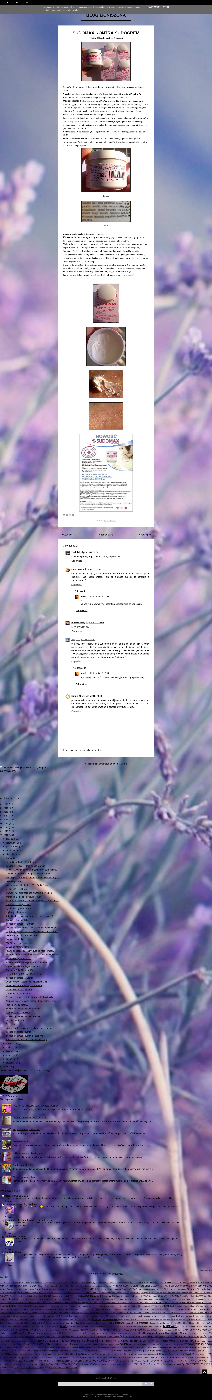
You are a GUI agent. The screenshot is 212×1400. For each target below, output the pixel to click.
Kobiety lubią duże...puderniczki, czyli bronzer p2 (29, 916)
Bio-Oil (184, 1289)
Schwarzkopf (92, 1351)
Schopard (82, 1351)
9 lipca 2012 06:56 (89, 552)
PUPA (82, 1347)
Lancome (87, 1323)
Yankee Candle (117, 1364)
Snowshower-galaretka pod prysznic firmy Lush (29, 893)
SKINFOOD (56, 1354)
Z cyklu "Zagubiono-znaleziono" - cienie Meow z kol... (32, 931)
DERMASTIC (21, 1302)
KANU (53, 1316)
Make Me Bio (114, 1326)
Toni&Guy (66, 1357)
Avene (115, 1286)
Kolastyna (171, 1316)
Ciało (106, 521)
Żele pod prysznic (69, 1368)
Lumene (17, 1326)
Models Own (206, 1330)
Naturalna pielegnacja (154, 1333)
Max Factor (98, 1330)
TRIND (163, 1357)
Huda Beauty (206, 1309)
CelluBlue (70, 1296)
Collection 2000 (197, 1296)
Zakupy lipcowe (13, 881)
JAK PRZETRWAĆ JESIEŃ (138, 1313)
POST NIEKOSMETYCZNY (14, 1347)
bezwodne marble (146, 1289)
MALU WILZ (182, 1326)
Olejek (100, 1336)
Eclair (146, 1303)
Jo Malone (184, 1313)
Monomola (11, 1333)
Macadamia (72, 1326)
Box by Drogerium (143, 1293)
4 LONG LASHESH (13, 1282)
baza (15, 1289)
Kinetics (113, 1316)
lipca (8, 858)
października (12, 846)
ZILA (34, 1368)
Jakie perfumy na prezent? (27, 1238)
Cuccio (96, 1299)
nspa (191, 1333)
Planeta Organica (25, 1344)
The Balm (4, 1357)
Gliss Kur (26, 1309)
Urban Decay (71, 1361)
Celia (63, 1296)
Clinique (152, 1296)
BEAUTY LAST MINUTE (58, 1289)
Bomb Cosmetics (94, 1292)
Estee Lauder (23, 1306)
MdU (115, 1330)
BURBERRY (5, 1296)
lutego (9, 1059)
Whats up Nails (21, 1364)
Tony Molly (80, 1357)
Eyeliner (66, 1306)
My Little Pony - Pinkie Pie (18, 908)
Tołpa (59, 1357)
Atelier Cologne (85, 1286)
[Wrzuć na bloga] (67, 515)
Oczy (9, 1336)
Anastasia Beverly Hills (154, 1282)
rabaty (103, 1348)
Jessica (177, 1313)
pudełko (64, 1348)
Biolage (200, 1289)
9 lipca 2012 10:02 (92, 569)
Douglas (74, 1303)
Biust (34, 1293)
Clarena (137, 1296)
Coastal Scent (185, 1296)
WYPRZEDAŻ (104, 1364)
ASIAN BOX (70, 1286)
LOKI (198, 1323)
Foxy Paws (179, 1306)
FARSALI (89, 1306)
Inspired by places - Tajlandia (20, 924)
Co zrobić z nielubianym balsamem (30, 1117)
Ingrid (75, 1313)
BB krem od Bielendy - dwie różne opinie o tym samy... (32, 900)
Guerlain (71, 1309)
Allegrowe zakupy (21, 1141)
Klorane (147, 1316)
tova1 (108, 38)
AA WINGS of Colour (65, 1282)
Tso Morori (201, 1357)
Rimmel (208, 1347)
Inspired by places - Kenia (18, 1032)
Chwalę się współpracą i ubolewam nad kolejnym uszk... (33, 928)
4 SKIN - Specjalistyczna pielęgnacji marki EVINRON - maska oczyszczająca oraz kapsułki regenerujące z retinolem (68, 1254)
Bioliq (2, 1293)
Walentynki (208, 1361)
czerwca (10, 1043)
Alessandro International (108, 1283)
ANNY (168, 1282)
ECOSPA (152, 1303)
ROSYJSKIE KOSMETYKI (21, 1351)
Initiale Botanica (84, 1313)
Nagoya (102, 1333)
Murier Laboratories (73, 1333)
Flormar (134, 1306)
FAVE (95, 1306)
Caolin (41, 1296)
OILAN (90, 1337)
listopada (11, 843)
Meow (139, 1329)
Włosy (45, 1364)
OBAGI (3, 1337)
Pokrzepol (75, 1344)
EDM (158, 1302)
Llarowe (192, 1323)
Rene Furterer (175, 1347)
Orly (207, 1336)
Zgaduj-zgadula (20, 1368)
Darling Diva (156, 1299)
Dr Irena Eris (92, 1303)
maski (82, 1330)
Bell (93, 1289)
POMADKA (125, 1344)
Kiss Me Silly (122, 1316)
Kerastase (84, 1316)
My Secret (86, 1333)
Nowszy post (67, 535)
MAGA (100, 1326)
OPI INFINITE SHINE (134, 1336)
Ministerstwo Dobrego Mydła (169, 1330)
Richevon (201, 1348)
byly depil (25, 1296)
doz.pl (84, 1303)
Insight (99, 1313)
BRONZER (155, 1293)
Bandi (172, 1286)
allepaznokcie (124, 1283)
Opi (122, 1336)
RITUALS (4, 1351)
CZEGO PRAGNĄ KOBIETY (127, 1299)
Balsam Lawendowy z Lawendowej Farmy (26, 1039)
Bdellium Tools (29, 1289)
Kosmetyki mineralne (105, 1319)
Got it (165, 7)
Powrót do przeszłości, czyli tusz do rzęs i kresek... (30, 951)
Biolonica (9, 1293)
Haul (102, 1309)
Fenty (122, 1306)
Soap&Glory (81, 1354)
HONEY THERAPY (178, 1309)
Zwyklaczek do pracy (16, 1020)
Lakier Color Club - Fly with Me (21, 862)
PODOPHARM (64, 1344)
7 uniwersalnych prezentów (33, 1283)
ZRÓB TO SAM (55, 1368)
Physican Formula (188, 1341)
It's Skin (116, 1313)
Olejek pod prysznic (111, 1337)
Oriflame (191, 1336)
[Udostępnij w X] (70, 515)
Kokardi (163, 1316)
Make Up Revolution (146, 1326)
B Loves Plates (138, 1286)
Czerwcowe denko (15, 939)
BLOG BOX (63, 1293)
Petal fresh (134, 1341)
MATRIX (89, 1330)
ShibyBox (182, 1351)
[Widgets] (204, 1371)
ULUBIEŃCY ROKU (20, 1361)
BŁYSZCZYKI (80, 1293)
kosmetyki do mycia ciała (41, 1320)
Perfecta (116, 1341)
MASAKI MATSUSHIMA (62, 1330)
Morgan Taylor (21, 1333)
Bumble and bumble (173, 1293)
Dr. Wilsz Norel (111, 1302)
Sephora (151, 1351)
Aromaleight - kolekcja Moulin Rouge (23, 897)
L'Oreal (18, 1323)
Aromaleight (15, 1286)
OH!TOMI (83, 1337)
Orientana (181, 1336)
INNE (93, 1313)
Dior (57, 1302)
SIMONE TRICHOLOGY (21, 1354)
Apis (185, 1283)
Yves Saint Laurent (166, 1364)
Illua (48, 1313)
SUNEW (160, 1354)
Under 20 (60, 1361)
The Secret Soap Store (48, 1357)
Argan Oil (208, 1283)
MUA (43, 1333)
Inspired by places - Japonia (19, 978)
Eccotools (140, 1303)
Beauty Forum (42, 1289)
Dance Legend (144, 1299)
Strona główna (106, 535)
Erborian (198, 1303)
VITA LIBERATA (197, 1361)
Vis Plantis (186, 1361)
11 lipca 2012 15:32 (99, 596)
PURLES (97, 1348)
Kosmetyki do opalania (61, 1320)
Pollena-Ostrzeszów (100, 1344)
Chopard (105, 1296)
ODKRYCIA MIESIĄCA (36, 1336)
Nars (140, 1333)
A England (48, 1283)
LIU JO (186, 1323)
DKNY (62, 1303)
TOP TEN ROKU (152, 1357)
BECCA (87, 1289)
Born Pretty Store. (109, 1293)
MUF (57, 1333)
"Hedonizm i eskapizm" (17, 1196)
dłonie (68, 1302)
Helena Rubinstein (129, 1309)
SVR (167, 1354)
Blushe (71, 1292)
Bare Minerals (182, 1286)
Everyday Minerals (44, 1306)
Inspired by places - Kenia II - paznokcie (25, 1036)
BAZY (20, 1289)
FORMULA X (169, 1306)
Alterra (133, 1282)
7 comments (119, 38)
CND (158, 1296)
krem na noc (184, 1320)
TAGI (210, 1354)
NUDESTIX (198, 1333)
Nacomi (95, 1333)
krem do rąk (150, 1320)
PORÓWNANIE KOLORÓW (198, 1344)
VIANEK (147, 1361)
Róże (56, 1351)
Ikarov (20, 1313)
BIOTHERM (26, 1292)
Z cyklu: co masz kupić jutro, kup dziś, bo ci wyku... (30, 997)
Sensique (142, 1351)
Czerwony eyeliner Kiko (17, 920)
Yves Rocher (150, 1364)
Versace (139, 1361)
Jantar (164, 1313)
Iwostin (122, 1313)
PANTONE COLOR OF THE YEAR (53, 1341)
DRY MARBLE (123, 1303)
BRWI (162, 1293)
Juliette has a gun (27, 1316)
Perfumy (124, 1341)
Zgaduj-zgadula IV (22, 1165)
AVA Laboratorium (104, 1286)
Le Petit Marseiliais (140, 1323)
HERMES (141, 1309)
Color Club (5, 1299)
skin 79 (41, 1354)
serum (159, 1351)
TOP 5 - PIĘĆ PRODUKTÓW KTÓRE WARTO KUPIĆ (123, 1357)
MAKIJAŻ (159, 1326)
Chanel (83, 1296)
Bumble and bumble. (190, 1293)
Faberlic (73, 1306)
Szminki (198, 1354)
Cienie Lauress (13, 1024)
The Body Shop (16, 1357)
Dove (79, 1303)
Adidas (78, 1283)
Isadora (109, 1313)
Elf (173, 1303)
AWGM (127, 1286)
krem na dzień (172, 1320)
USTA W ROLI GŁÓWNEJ (95, 1361)
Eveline (33, 1306)
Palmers (25, 1341)
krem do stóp (161, 1320)
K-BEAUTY (39, 1316)
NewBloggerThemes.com (122, 1396)
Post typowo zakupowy (17, 1005)
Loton (202, 1323)
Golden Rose (38, 1309)
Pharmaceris (174, 1341)
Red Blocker (154, 1348)
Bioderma (192, 1289)
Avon (121, 1286)
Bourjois (128, 1293)
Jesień (170, 1313)
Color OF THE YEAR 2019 (21, 1299)
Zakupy (181, 1364)
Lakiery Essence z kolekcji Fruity (29, 1153)
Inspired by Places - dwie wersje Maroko (25, 866)
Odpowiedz (76, 561)
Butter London (15, 1296)
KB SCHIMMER (63, 1316)
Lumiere (25, 1326)
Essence (4, 1306)
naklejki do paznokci (130, 1333)
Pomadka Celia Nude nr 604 (19, 970)
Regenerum (164, 1348)
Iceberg (14, 1313)
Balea (148, 1286)
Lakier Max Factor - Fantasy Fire (21, 935)
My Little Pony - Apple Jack (19, 989)
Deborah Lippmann (170, 1299)
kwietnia (10, 1051)
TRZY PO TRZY (189, 1357)
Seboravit (102, 1351)
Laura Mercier (116, 1323)
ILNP (52, 1313)
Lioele (173, 1323)
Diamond (51, 1303)
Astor (77, 1286)
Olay (95, 1337)
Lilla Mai (159, 1323)
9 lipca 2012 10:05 (95, 622)
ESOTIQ (208, 1303)
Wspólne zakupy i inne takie (26, 1129)
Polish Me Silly (86, 1344)
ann (73, 639)
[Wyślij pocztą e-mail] (64, 515)
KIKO (106, 1315)
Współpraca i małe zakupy (18, 943)
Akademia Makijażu (90, 1282)
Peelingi (109, 1341)
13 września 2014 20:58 (90, 696)
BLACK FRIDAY (51, 1293)
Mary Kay (49, 1330)
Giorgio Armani (197, 1306)
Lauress (127, 1323)
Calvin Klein (34, 1296)
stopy (140, 1354)
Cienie (124, 1296)
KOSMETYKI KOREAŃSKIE (81, 1320)
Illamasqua (42, 1313)
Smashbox (71, 1354)
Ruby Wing (64, 1351)
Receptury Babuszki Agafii (139, 1348)
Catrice (48, 1296)
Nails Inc (110, 1333)
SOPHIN (91, 1354)
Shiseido (191, 1351)
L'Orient (52, 1323)
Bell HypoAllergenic (106, 1289)
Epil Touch (190, 1303)
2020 (6, 804)
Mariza (41, 1330)
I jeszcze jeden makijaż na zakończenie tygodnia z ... (31, 1028)
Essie (12, 1305)
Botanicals (121, 1293)
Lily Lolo (167, 1323)
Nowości (184, 1333)
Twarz (8, 1360)
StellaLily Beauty (14, 1252)
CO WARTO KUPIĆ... (170, 1296)
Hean (108, 1309)
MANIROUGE (193, 1326)
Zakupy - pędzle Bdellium (18, 1012)
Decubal (182, 1299)
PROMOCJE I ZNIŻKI (44, 1348)
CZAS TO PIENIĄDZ (107, 1299)
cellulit (77, 1296)
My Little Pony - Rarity (16, 889)
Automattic (92, 1396)
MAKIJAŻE (170, 1326)
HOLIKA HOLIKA (162, 1309)
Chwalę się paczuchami (24, 1177)
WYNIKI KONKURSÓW (87, 1364)
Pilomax (13, 1344)
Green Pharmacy (58, 1309)
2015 (6, 823)
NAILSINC (118, 1333)
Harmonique (95, 1309)
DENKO (195, 1299)
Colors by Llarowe (60, 1299)
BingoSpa (177, 1289)
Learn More (153, 7)
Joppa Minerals (6, 1316)
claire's (130, 1296)
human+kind (5, 1313)
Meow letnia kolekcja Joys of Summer (24, 985)
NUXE (205, 1333)
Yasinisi (75, 552)
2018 (6, 812)
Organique (156, 1336)
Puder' (76, 1348)
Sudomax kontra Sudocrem (106, 33)
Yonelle (128, 1364)
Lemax (153, 1323)
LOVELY (208, 1323)
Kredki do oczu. (124, 1320)
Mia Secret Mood (150, 1330)
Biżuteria (40, 1292)
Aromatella (26, 1286)
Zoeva (39, 1368)
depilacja (203, 1299)
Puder (70, 1347)
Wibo (32, 1364)
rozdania (37, 1351)
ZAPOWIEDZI (193, 1364)
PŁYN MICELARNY (42, 1344)
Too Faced (90, 1357)
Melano (121, 1330)
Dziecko (113, 521)
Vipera (178, 1361)
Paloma (32, 1341)
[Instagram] (27, 2)
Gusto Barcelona (82, 1309)
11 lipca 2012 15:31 (99, 673)
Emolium (178, 1303)
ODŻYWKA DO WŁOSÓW (59, 1336)
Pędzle (165, 1341)
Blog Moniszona (106, 15)
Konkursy (180, 1316)
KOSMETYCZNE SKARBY (20, 1320)
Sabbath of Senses (15, 1236)
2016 (6, 819)
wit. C (38, 1364)
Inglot (70, 1313)
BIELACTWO (158, 1289)
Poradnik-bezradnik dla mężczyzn (144, 1344)
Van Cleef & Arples (127, 1361)
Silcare (205, 1351)
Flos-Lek (142, 1306)
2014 (6, 827)
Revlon (194, 1347)
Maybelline (108, 1330)
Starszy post (145, 535)
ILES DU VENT (30, 1313)
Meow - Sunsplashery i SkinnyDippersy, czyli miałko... (32, 870)
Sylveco (172, 1354)
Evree (54, 1306)
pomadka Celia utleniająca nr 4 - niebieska (26, 962)
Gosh (47, 1309)
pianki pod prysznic (204, 1341)
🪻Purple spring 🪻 (23, 1206)
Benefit (125, 1289)
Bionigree (17, 1293)
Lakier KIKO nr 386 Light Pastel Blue (23, 974)
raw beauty (110, 1348)
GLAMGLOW (15, 1309)
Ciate (118, 1296)
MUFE (62, 1333)
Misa (183, 1330)
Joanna (193, 1312)
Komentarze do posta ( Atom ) (112, 764)
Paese (3, 1341)
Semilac (133, 1351)
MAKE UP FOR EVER (129, 1326)
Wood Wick (55, 1364)
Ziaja (29, 1367)
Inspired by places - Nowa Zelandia (23, 1009)
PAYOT (84, 1341)
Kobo (153, 1316)
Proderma (32, 1348)
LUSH (32, 1326)
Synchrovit (180, 1354)
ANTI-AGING (177, 1283)
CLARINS (144, 1296)
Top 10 (99, 1357)
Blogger (119, 1273)
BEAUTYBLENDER (76, 1289)
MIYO (196, 1330)
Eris (203, 1302)
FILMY (128, 1306)
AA (54, 1282)
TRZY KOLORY (174, 1357)
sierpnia (10, 854)
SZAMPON (190, 1354)
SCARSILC (73, 1351)
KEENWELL (75, 1316)
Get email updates (106, 1378)
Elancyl (168, 1302)
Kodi (158, 1316)
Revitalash (185, 1348)
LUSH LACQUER (43, 1326)
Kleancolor (139, 1316)
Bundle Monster (205, 1293)
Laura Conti (104, 1323)
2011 (6, 1066)
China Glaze (94, 1295)
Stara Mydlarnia (131, 1354)
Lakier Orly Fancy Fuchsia (18, 904)
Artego (42, 1286)
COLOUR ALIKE (76, 1299)
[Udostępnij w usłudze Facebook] (73, 515)
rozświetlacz (47, 1351)
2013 (6, 831)
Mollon (3, 1333)
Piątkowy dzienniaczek (17, 912)
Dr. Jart (101, 1303)
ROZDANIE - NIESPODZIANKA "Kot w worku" (35, 1106)
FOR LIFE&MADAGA (154, 1306)
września (10, 850)
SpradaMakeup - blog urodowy (21, 1204)
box (134, 1293)
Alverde (140, 1282)
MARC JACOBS (31, 1330)
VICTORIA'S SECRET (166, 1361)
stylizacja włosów (149, 1354)
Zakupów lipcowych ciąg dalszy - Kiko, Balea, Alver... (31, 1001)
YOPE (135, 1364)
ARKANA (4, 1286)
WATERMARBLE (7, 1364)
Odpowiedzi (80, 591)
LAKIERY (77, 1322)
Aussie (94, 1286)
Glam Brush (5, 1309)
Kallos (47, 1316)
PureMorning (78, 622)
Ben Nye (118, 1289)
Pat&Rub (76, 1341)
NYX (210, 1333)
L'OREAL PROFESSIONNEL (35, 1323)
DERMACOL (10, 1303)
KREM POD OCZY (198, 1319)
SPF (122, 1354)
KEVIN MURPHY (96, 1316)
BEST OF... (133, 1289)
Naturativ (169, 1333)
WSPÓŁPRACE (68, 1364)
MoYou (31, 1333)
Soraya (98, 1354)
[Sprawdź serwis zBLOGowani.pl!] (8, 1096)
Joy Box (16, 1316)
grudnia (10, 839)
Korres (195, 1316)
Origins (200, 1336)
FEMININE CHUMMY (106, 1306)
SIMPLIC (34, 1354)
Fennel (117, 1306)
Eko (163, 1303)
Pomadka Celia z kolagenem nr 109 (23, 966)
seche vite (110, 1351)
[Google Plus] (22, 2)
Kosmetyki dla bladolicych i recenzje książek (28, 1220)
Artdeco (35, 1286)
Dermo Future (41, 1302)
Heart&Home (116, 1309)
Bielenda (168, 1289)
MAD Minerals (83, 1326)
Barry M (193, 1286)
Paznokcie (96, 1340)
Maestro (93, 1326)
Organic (147, 1337)
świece (205, 1354)
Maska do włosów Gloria (17, 947)
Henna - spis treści (14, 1198)
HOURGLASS (193, 1309)
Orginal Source (169, 1336)
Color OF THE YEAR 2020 (43, 1299)
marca (9, 1055)
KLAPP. (131, 1316)
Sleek (63, 1354)
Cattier (54, 1296)
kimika (74, 696)
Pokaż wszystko (206, 1271)
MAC (63, 1326)
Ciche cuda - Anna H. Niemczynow (30, 1222)
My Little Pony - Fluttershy (18, 958)
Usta (80, 1361)
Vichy (154, 1361)
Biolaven (208, 1289)
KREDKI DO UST (138, 1320)
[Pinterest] (17, 2)
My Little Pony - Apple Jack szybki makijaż (26, 982)
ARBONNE (200, 1283)
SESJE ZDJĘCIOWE (170, 1351)
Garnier (187, 1306)
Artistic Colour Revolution (55, 1286)
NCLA (177, 1333)
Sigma (199, 1351)
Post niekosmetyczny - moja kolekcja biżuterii (28, 873)
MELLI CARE (129, 1330)
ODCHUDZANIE (19, 1337)
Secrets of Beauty (122, 1351)
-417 (2, 1283)
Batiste (10, 1289)
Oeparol (75, 1336)
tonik (73, 1357)
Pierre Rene (5, 1344)
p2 (211, 1336)
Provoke (57, 1347)
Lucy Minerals (6, 1326)
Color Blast (208, 1296)
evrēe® (60, 1306)
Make (106, 1326)
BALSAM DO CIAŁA (160, 1286)
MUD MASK (50, 1333)
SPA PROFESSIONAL (110, 1354)
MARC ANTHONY (16, 1330)
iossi (104, 1313)
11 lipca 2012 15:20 (85, 639)
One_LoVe (76, 569)
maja (9, 1047)
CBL (59, 1296)
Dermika (31, 1302)
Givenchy (208, 1306)
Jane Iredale (156, 1313)
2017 (6, 816)
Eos (184, 1302)
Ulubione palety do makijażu (42, 1361)
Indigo (58, 1313)
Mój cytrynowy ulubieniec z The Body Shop (27, 885)
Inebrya (64, 1313)
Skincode (48, 1354)
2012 (6, 835)
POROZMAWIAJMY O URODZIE (171, 1344)
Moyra (38, 1333)
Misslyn (189, 1330)
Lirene (179, 1323)
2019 (6, 808)
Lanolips (95, 1323)
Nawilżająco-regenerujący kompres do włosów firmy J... (33, 877)
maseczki (76, 1330)
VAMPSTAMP (113, 1361)
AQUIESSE (191, 1283)
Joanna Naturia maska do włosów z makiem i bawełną (32, 954)
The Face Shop (31, 1357)
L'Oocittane (11, 1323)
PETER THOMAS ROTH (150, 1341)
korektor (189, 1316)
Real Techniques (122, 1348)
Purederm (89, 1348)
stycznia (10, 1063)
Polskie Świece (114, 1344)
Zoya (45, 1367)
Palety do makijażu (14, 1341)
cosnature (89, 1299)
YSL (141, 1364)
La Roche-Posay (63, 1323)
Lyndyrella (56, 1326)
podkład (54, 1344)
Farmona (81, 1306)
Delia (188, 1299)
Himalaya (150, 1309)
